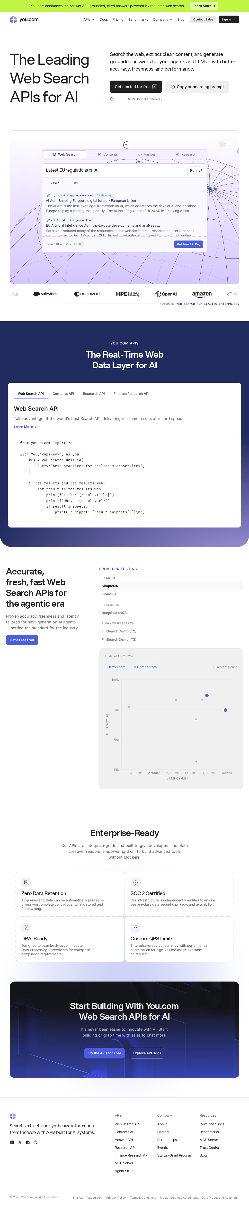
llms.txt (78, 1197)
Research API (125, 1147)
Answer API (124, 1140)
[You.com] (52, 1116)
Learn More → (204, 6)
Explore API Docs (147, 1053)
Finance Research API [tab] (131, 393)
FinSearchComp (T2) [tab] (119, 631)
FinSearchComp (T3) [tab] (119, 639)
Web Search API (127, 1124)
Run (193, 170)
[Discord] (27, 1142)
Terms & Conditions (143, 1197)
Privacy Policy (116, 1197)
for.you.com (94, 1197)
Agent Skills (124, 1171)
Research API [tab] (94, 393)
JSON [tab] (74, 183)
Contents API (125, 1132)
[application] (171, 729)
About (162, 1124)
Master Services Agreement (179, 1197)
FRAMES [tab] (109, 594)
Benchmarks (138, 19)
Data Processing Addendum (220, 1197)
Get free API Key (188, 244)
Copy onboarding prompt (200, 86)
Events (162, 1147)
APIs (86, 19)
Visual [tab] (56, 183)
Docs (104, 19)
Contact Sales (203, 19)
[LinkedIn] (12, 1142)
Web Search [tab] (67, 154)
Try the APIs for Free (104, 1053)
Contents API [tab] (63, 393)
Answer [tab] (149, 154)
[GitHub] (35, 1142)
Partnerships (167, 1140)
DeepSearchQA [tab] (114, 613)
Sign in (226, 19)
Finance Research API (131, 1155)
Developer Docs (212, 1124)
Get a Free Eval (22, 640)
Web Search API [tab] (31, 393)
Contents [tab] (110, 154)
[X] (20, 1142)
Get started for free (135, 86)
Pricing (118, 19)
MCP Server (124, 1163)
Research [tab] (188, 154)
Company (160, 19)
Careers (163, 1132)
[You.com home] (24, 19)
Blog (181, 19)
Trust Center (209, 1147)
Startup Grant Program (174, 1155)
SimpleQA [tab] (110, 586)
